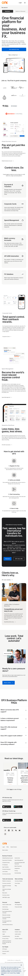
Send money (5, 906)
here (11, 789)
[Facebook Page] (5, 830)
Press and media (18, 906)
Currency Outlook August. (10, 780)
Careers (4, 953)
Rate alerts (4, 892)
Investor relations (18, 938)
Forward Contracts (6, 869)
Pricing (16, 870)
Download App (18, 873)
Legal (3, 934)
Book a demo (5, 850)
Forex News (17, 883)
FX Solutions (5, 864)
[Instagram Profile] (5, 834)
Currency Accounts (6, 873)
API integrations (18, 904)
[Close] (21, 965)
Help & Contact (13, 847)
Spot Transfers (5, 867)
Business (7, 773)
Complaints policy (6, 936)
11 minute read (11, 774)
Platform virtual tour (6, 881)
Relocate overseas (6, 915)
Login (20, 2)
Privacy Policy (5, 938)
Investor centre (18, 931)
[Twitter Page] (12, 830)
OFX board (4, 949)
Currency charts (5, 895)
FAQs (7, 847)
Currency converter (6, 883)
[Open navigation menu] (25, 2)
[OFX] (5, 3)
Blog (16, 885)
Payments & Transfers (7, 860)
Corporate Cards (5, 862)
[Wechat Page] (16, 830)
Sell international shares (7, 924)
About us (4, 931)
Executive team (5, 951)
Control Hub (17, 858)
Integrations (17, 868)
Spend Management (19, 860)
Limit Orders (5, 871)
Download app (5, 909)
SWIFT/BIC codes (6, 897)
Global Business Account (7, 858)
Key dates (17, 936)
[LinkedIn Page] (8, 830)
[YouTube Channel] (19, 830)
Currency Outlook (18, 881)
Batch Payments (18, 866)
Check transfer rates (6, 904)
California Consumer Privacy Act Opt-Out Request (6, 942)
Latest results (18, 934)
